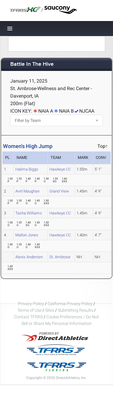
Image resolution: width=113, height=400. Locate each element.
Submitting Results (75, 310)
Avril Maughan (27, 191)
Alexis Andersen (29, 257)
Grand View (59, 191)
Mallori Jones (26, 235)
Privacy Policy (31, 303)
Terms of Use (29, 310)
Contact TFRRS (29, 316)
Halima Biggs (26, 169)
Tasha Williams (28, 213)
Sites (49, 310)
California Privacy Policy (70, 303)
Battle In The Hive (32, 64)
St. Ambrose (60, 257)
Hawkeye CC (60, 169)
